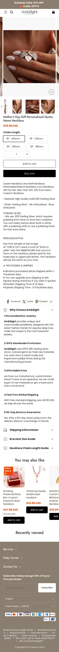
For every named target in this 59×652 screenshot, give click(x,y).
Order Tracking (29, 635)
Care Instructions (39, 632)
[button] (5, 12)
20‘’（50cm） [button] (14, 146)
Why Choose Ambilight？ (31, 641)
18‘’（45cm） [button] (37, 138)
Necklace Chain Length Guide (18, 629)
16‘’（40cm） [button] (14, 138)
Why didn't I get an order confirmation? (35, 638)
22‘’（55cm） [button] (37, 146)
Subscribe (47, 587)
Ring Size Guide (18, 632)
